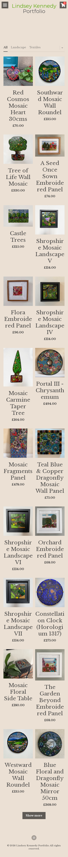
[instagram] (34, 837)
